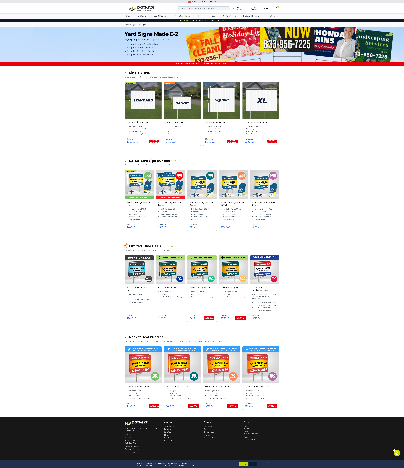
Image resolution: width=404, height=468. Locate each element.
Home (127, 25)
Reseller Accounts (170, 438)
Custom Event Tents (132, 440)
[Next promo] (230, 20)
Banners (128, 437)
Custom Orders (229, 16)
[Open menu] (126, 8)
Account (269, 8)
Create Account (209, 432)
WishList (207, 435)
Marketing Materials (132, 446)
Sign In (206, 429)
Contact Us (208, 426)
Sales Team (168, 432)
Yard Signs (141, 16)
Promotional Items (182, 16)
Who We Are (169, 426)
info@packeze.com (251, 434)
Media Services (272, 16)
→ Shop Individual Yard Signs (140, 47)
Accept (243, 464)
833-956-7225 (248, 428)
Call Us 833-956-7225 (240, 8)
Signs (134, 25)
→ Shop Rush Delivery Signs (139, 54)
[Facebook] (125, 452)
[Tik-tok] (131, 452)
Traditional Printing (251, 16)
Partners (167, 429)
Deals (214, 16)
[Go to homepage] (142, 8)
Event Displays (160, 16)
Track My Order (255, 8)
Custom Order (169, 441)
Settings (197, 465)
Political (201, 16)
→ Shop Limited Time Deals (139, 51)
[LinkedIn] (134, 452)
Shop (128, 16)
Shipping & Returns (211, 438)
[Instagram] (128, 452)
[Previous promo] (174, 20)
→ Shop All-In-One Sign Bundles (141, 44)
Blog (166, 435)
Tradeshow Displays (132, 443)
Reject (253, 464)
